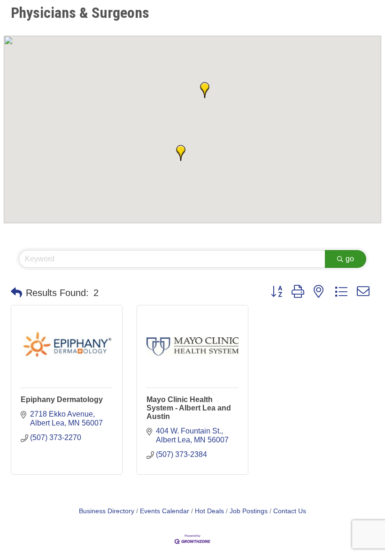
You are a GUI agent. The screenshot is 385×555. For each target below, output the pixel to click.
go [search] (350, 259)
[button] (180, 153)
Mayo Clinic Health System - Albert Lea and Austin (188, 407)
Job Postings (249, 511)
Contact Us (289, 511)
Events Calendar (164, 511)
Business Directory (106, 511)
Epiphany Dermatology (62, 399)
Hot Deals (209, 511)
